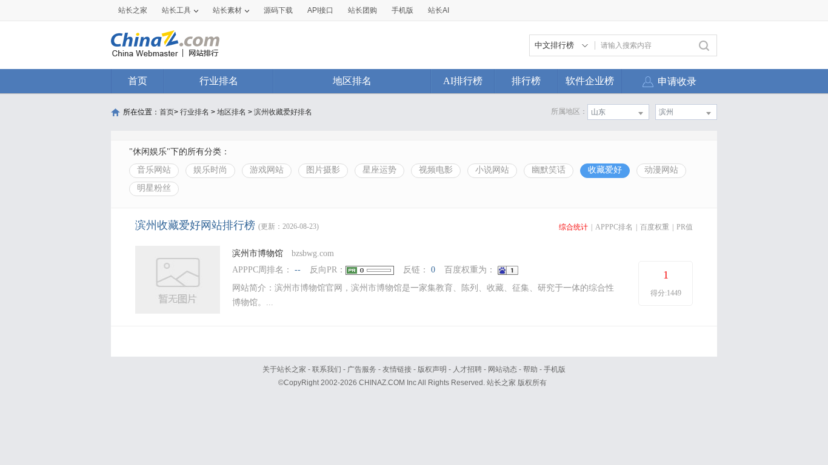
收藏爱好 (605, 169)
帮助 (530, 369)
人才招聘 (467, 369)
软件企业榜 (590, 81)
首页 (137, 81)
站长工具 (176, 10)
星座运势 (379, 169)
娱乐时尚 (210, 169)
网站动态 (502, 369)
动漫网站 (661, 169)
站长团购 (362, 10)
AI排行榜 (462, 81)
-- (298, 269)
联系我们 (326, 369)
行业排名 (218, 81)
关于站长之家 (284, 369)
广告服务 (361, 369)
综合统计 (573, 227)
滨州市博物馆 (257, 253)
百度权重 (654, 227)
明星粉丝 (154, 188)
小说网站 (492, 169)
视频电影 (436, 169)
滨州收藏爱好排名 (283, 112)
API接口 (320, 10)
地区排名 (352, 81)
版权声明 (432, 369)
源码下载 (278, 10)
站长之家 (132, 10)
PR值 (684, 227)
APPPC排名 (614, 227)
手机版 (555, 369)
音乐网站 (154, 169)
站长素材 (227, 10)
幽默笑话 (549, 169)
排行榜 (526, 81)
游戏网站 (267, 169)
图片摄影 (323, 169)
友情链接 (397, 369)
